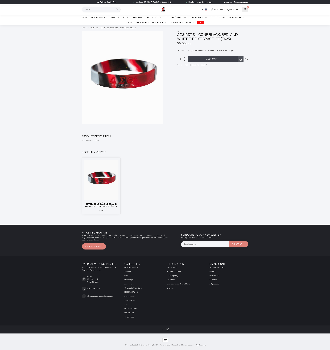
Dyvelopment (201, 345)
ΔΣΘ (178, 31)
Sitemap (170, 288)
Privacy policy (172, 275)
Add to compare (183, 65)
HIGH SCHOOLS (199, 17)
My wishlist (214, 275)
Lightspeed (173, 345)
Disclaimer (171, 280)
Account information (217, 267)
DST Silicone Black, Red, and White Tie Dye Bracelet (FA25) (113, 28)
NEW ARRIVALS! (98, 17)
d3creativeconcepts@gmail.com (100, 296)
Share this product (199, 65)
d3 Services (175, 22)
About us (228, 2)
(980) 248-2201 (93, 288)
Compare (213, 280)
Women (113, 17)
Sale (128, 22)
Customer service (241, 2)
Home (85, 17)
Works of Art (236, 17)
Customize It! (217, 17)
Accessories (153, 17)
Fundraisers (158, 22)
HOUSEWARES (142, 22)
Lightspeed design (186, 345)
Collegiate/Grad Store (175, 17)
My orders (213, 271)
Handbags (137, 17)
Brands (190, 22)
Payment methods (174, 271)
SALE (200, 22)
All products (214, 284)
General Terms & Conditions (178, 284)
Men (124, 17)
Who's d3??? (172, 267)
